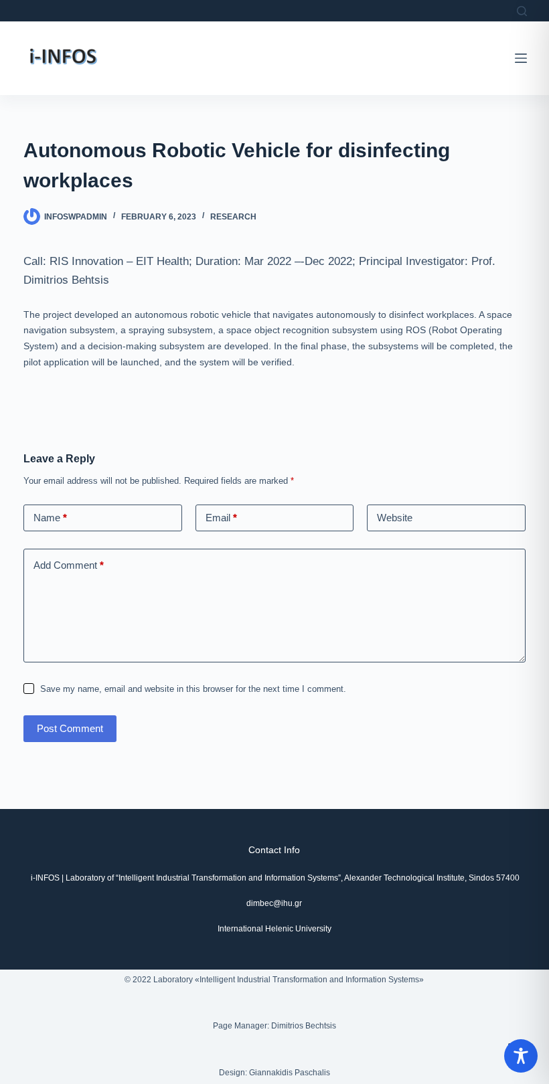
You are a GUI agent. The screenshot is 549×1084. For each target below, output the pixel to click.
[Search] (522, 11)
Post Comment (70, 728)
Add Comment (68, 565)
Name (50, 517)
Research (233, 216)
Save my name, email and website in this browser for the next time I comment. (193, 689)
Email (221, 517)
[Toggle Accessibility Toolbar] (521, 1056)
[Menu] (521, 58)
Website (394, 517)
